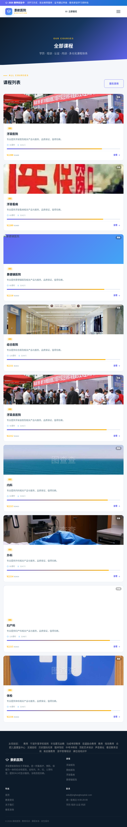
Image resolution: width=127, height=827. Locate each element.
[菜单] (118, 11)
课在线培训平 (80, 751)
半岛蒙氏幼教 (57, 743)
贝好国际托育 (45, 747)
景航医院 (70, 770)
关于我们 (9, 804)
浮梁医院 (70, 765)
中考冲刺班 (71, 747)
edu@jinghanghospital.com (79, 795)
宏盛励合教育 (89, 743)
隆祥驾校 (59, 747)
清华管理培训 (64, 751)
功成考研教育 (73, 743)
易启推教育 (49, 751)
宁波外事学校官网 (39, 743)
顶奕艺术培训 (86, 747)
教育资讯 (9, 800)
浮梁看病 (70, 774)
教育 (25, 743)
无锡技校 (32, 747)
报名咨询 (114, 83)
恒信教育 (109, 743)
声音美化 (99, 747)
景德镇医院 (71, 779)
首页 (7, 795)
